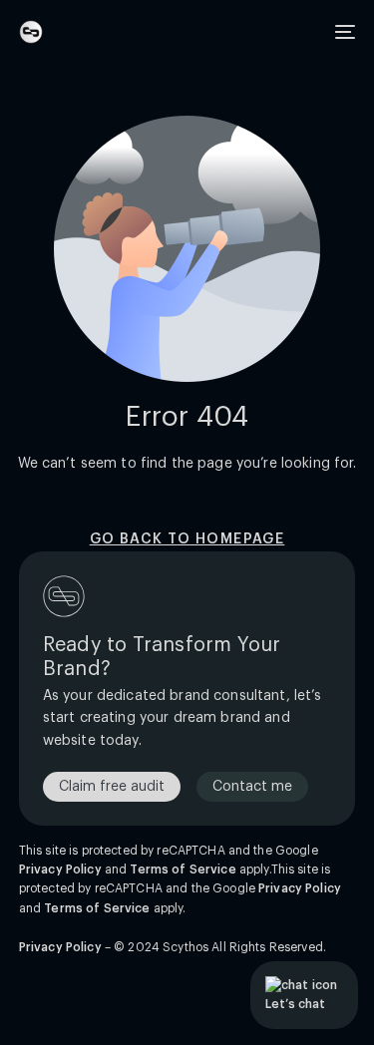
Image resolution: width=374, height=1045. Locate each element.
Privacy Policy (60, 869)
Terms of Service (182, 869)
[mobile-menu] (343, 32)
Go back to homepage (187, 539)
